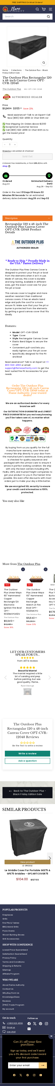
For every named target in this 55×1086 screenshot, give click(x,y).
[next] (50, 859)
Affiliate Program (10, 973)
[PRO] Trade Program (13, 1005)
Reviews (6, 1001)
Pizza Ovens (8, 930)
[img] (28, 657)
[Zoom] (43, 62)
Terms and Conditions (13, 962)
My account (8, 1009)
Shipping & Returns (11, 965)
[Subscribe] (43, 1065)
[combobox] (27, 17)
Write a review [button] (27, 753)
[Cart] (43, 9)
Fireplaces (7, 914)
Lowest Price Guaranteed (15, 949)
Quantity (7, 139)
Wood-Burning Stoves (13, 934)
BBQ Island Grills (10, 926)
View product (27, 862)
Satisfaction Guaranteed (14, 954)
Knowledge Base (11, 997)
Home (5, 70)
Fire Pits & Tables (10, 922)
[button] (27, 218)
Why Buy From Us (10, 993)
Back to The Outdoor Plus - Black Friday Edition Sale (29, 792)
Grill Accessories (10, 938)
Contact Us (7, 989)
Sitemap (6, 970)
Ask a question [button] (27, 760)
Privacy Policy (9, 957)
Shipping (6, 151)
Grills (4, 918)
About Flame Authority (13, 985)
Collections (16, 70)
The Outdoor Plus (11, 89)
